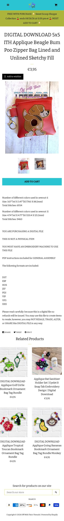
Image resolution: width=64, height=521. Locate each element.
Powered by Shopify (49, 515)
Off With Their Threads (31, 515)
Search (32, 499)
